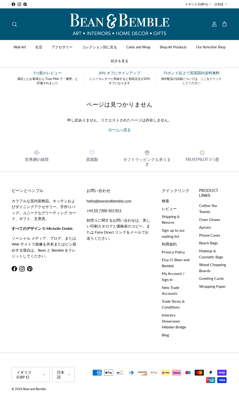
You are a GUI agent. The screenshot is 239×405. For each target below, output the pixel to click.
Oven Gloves (209, 219)
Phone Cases (209, 235)
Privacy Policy (173, 252)
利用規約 (169, 244)
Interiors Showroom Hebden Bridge (174, 321)
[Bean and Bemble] (119, 24)
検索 (165, 201)
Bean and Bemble (34, 389)
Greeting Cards (211, 278)
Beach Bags (208, 243)
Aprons (205, 227)
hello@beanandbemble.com (109, 201)
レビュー (169, 208)
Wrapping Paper (212, 286)
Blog (165, 335)
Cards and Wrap (138, 47)
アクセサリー (62, 47)
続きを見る (119, 61)
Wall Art (20, 47)
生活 (38, 47)
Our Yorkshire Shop (210, 47)
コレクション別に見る (99, 47)
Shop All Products (173, 47)
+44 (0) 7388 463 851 (104, 210)
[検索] (14, 24)
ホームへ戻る (119, 129)
